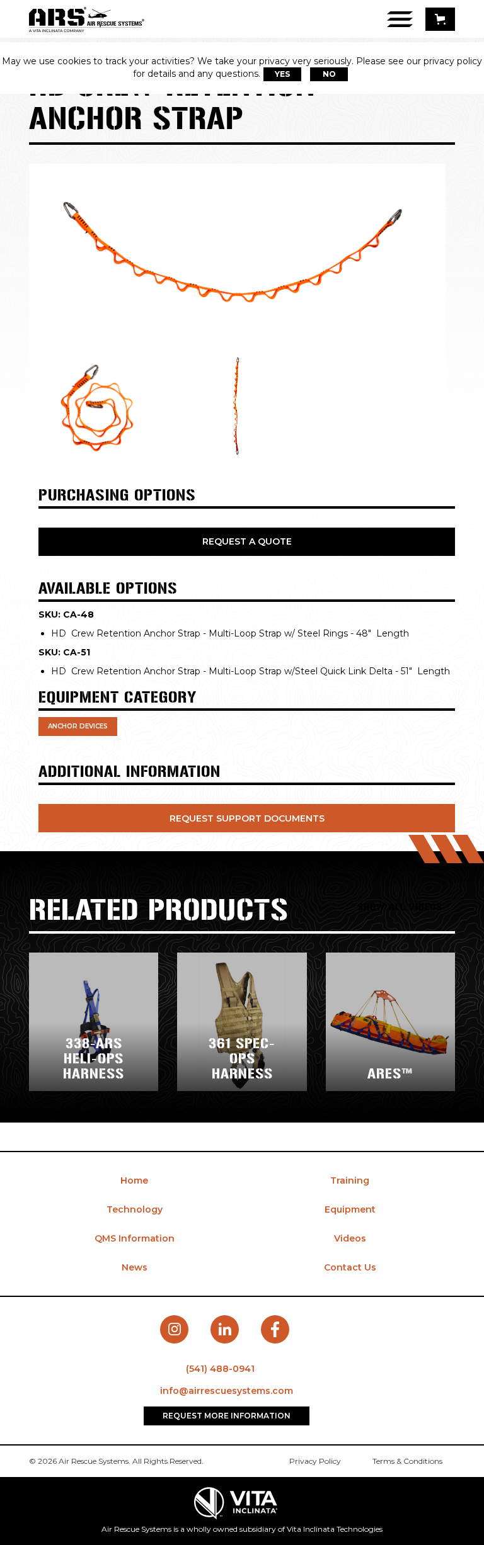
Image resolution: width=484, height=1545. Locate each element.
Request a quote (247, 541)
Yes (282, 74)
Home (134, 1180)
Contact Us (350, 1267)
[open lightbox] (231, 258)
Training (349, 1180)
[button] (440, 19)
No (329, 74)
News (134, 1267)
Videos (350, 1238)
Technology (135, 1209)
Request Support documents (247, 818)
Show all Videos (399, 907)
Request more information (227, 1415)
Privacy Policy (315, 1461)
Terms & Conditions (407, 1461)
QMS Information (135, 1238)
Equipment (350, 1209)
